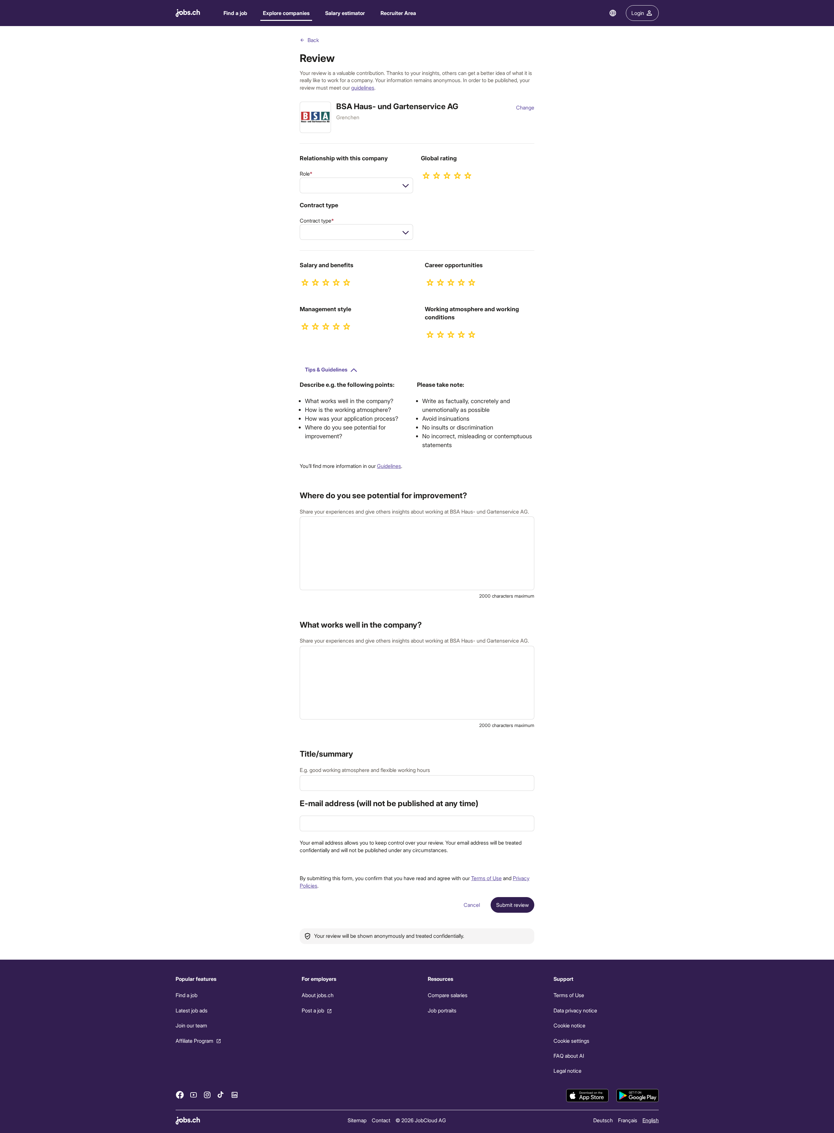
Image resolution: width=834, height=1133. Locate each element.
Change (525, 107)
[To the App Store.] (587, 1095)
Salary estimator (345, 13)
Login (637, 13)
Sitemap (356, 1120)
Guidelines (389, 466)
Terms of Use (486, 878)
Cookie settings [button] (571, 1041)
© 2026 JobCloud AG (420, 1120)
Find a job (235, 13)
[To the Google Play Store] (637, 1095)
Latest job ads (192, 1010)
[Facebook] (180, 1094)
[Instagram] (207, 1094)
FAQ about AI (569, 1056)
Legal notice (568, 1071)
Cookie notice (569, 1025)
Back (313, 40)
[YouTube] (193, 1094)
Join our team (191, 1025)
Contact (380, 1120)
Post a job (312, 1010)
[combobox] (356, 185)
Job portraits (441, 1010)
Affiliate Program (194, 1041)
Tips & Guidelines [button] (326, 369)
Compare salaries (447, 995)
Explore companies (286, 13)
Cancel (472, 905)
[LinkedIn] (234, 1094)
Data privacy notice (575, 1010)
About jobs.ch (317, 995)
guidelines (362, 87)
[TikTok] (221, 1094)
